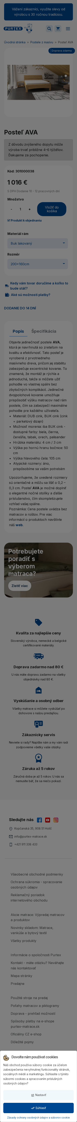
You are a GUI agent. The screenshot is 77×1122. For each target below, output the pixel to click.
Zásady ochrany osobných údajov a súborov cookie (38, 1117)
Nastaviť (38, 1095)
